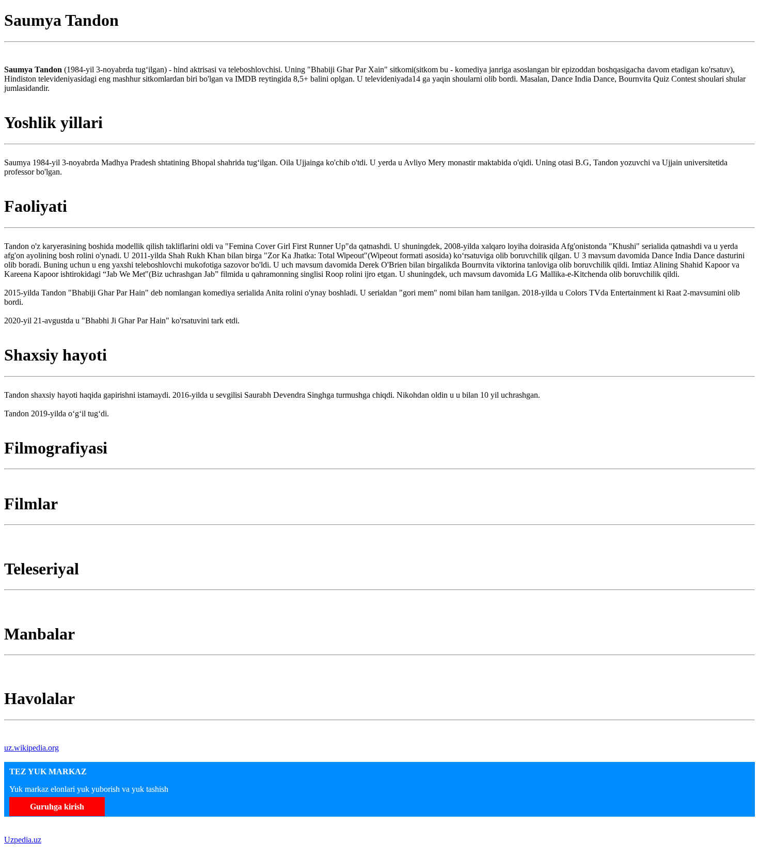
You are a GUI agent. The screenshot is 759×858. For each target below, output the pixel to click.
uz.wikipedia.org (31, 747)
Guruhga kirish (57, 806)
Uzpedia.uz (22, 839)
